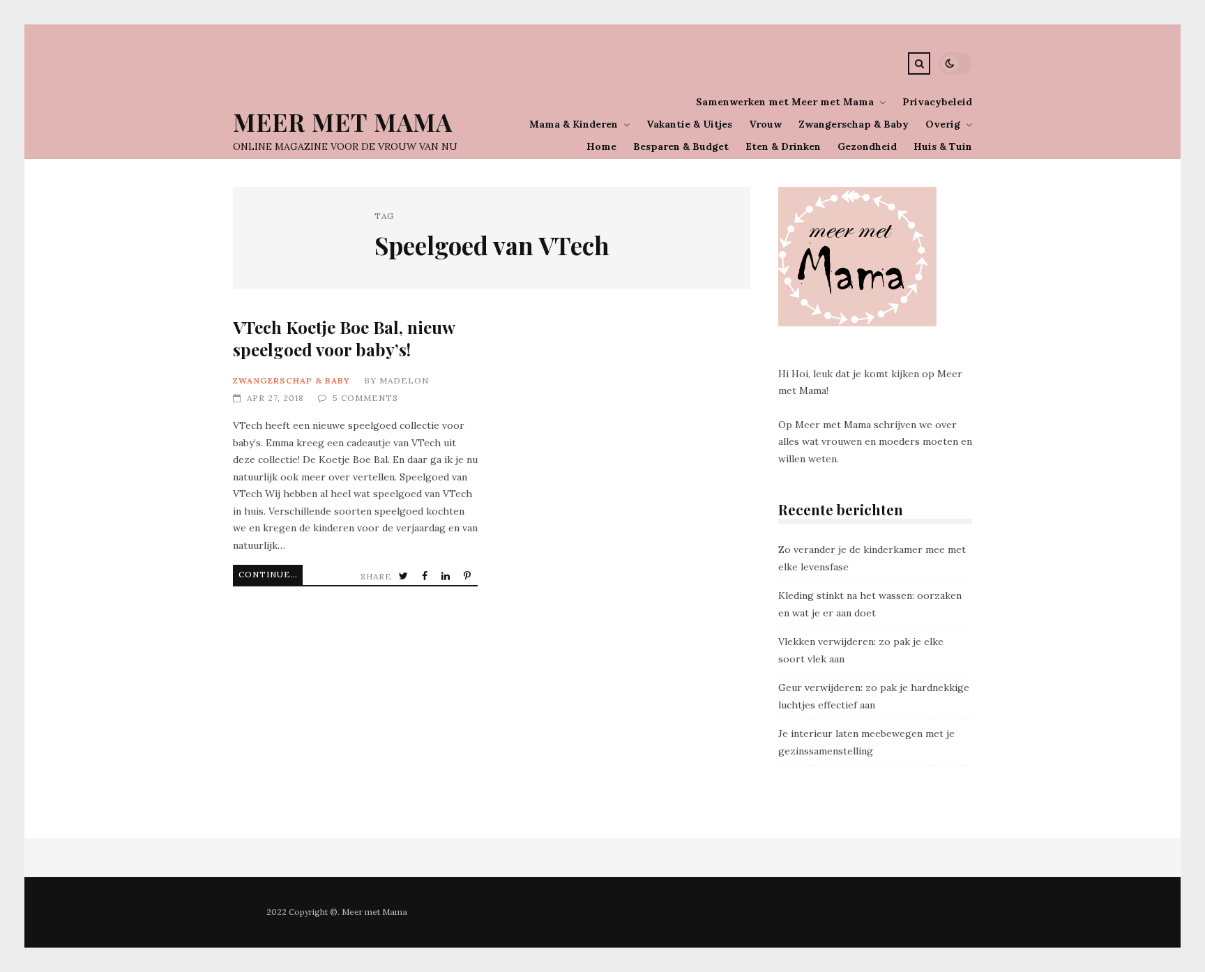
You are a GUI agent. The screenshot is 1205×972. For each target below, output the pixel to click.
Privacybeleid (937, 102)
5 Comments (365, 398)
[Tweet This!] (405, 576)
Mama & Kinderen (573, 124)
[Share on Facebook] (426, 576)
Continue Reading (270, 574)
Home (601, 146)
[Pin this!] (469, 576)
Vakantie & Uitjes (689, 124)
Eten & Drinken (783, 146)
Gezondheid (867, 146)
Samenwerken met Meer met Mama (785, 102)
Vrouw (765, 124)
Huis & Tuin (943, 146)
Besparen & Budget (681, 146)
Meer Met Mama (343, 121)
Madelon (404, 380)
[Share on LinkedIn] (447, 576)
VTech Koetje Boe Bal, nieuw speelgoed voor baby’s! (344, 338)
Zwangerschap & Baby (853, 124)
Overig (942, 124)
